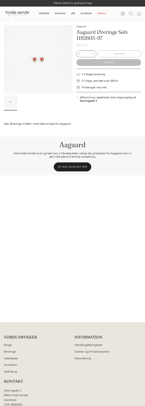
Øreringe (10, 351)
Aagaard (81, 26)
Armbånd (10, 365)
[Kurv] (139, 14)
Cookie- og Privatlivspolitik (91, 351)
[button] (44, 14)
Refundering (82, 358)
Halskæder (11, 358)
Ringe (8, 345)
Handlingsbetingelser (88, 345)
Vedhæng (10, 371)
